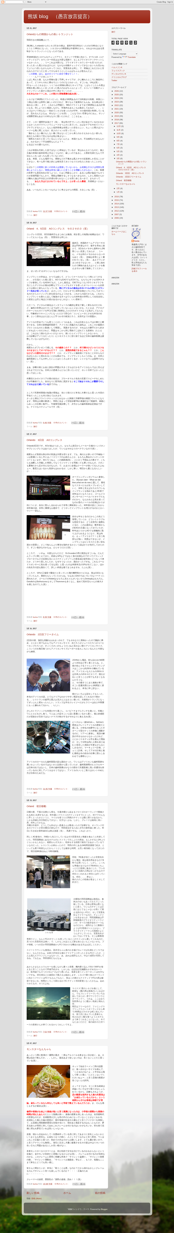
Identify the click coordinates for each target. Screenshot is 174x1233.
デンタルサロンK (118, 74)
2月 (118, 188)
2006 (116, 218)
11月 (119, 130)
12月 (119, 126)
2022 (116, 105)
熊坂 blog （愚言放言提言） (60, 16)
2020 (116, 113)
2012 (116, 211)
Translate (132, 57)
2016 (116, 197)
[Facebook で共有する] (81, 211)
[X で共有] (78, 211)
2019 (116, 116)
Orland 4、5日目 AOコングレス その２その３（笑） (58, 228)
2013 (116, 207)
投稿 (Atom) (36, 1198)
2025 (116, 95)
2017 (116, 123)
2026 (116, 91)
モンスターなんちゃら (39, 1049)
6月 (118, 148)
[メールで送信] (73, 211)
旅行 (35, 215)
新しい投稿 (33, 1193)
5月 (118, 151)
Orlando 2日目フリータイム (43, 634)
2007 (116, 214)
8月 (118, 141)
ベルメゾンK (116, 67)
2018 (116, 120)
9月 (118, 137)
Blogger (104, 1209)
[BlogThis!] (76, 211)
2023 (116, 102)
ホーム (67, 1193)
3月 (118, 159)
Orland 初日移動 (36, 806)
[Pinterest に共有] (84, 211)
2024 (116, 98)
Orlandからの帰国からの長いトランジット (50, 34)
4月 (118, 155)
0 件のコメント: (62, 211)
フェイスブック (118, 71)
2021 (116, 109)
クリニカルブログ (119, 77)
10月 (119, 133)
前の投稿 (100, 1193)
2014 (116, 204)
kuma (136, 241)
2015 (116, 200)
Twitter (114, 80)
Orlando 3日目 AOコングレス (44, 440)
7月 (118, 144)
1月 (118, 192)
